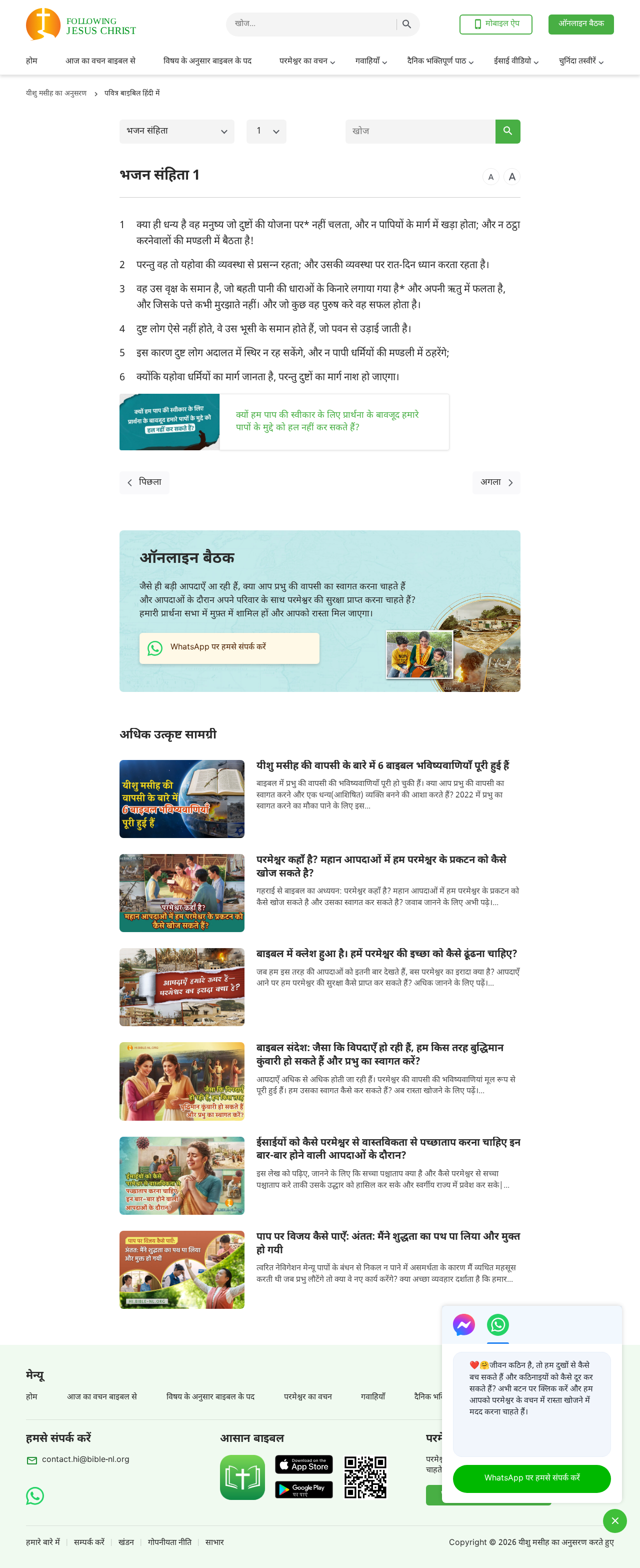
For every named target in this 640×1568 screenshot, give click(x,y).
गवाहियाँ (368, 62)
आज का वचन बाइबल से (101, 62)
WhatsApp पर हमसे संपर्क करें (532, 1478)
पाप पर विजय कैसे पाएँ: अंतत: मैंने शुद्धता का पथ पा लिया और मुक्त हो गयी (388, 1244)
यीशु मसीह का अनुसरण (56, 94)
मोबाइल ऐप (503, 24)
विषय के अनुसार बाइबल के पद (208, 62)
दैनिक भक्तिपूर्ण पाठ (437, 62)
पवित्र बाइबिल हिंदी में (132, 94)
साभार (215, 1543)
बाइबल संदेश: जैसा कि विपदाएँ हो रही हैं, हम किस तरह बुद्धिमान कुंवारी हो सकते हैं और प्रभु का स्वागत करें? (380, 1055)
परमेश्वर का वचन (304, 62)
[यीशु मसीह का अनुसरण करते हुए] (106, 24)
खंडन (126, 1543)
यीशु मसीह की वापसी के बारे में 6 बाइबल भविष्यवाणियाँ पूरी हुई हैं (382, 766)
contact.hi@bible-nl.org (86, 1460)
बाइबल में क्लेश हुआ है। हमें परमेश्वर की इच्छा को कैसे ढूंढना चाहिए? (387, 954)
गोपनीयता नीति (170, 1543)
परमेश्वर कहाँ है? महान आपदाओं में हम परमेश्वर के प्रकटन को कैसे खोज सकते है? (381, 867)
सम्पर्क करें (89, 1543)
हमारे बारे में (43, 1543)
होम (32, 62)
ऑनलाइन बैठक (581, 24)
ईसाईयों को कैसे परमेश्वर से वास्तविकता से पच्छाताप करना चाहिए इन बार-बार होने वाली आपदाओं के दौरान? (388, 1150)
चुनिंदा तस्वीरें (577, 62)
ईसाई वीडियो (512, 62)
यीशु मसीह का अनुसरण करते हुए (566, 1543)
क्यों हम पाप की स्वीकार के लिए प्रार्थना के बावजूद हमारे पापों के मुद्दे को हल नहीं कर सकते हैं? (327, 422)
